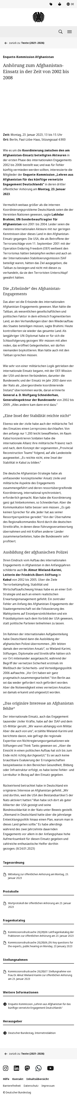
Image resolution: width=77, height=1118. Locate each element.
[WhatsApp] (38, 1068)
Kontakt (17, 1079)
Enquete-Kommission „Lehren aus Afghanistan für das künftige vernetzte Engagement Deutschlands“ (39, 1005)
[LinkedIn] (16, 1068)
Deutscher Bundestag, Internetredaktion (32, 1033)
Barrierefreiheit (12, 1085)
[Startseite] (38, 17)
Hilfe (6, 1079)
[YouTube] (50, 1068)
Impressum (48, 1085)
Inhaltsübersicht (37, 1079)
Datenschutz (31, 1085)
